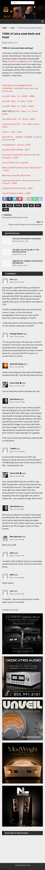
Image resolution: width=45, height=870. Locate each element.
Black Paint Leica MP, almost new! (16, 175)
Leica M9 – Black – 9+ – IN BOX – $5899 (18, 96)
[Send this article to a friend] (24, 199)
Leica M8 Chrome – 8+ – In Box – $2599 (18, 119)
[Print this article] (29, 199)
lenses (18, 205)
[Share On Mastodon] (39, 199)
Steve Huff (14, 383)
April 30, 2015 (18, 254)
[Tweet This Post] (9, 199)
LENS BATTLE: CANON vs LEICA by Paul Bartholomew (27, 262)
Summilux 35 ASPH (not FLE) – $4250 (17, 188)
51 (26, 265)
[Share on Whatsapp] (34, 199)
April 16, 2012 (8, 43)
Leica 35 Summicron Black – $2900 (16, 193)
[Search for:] (22, 2)
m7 (25, 205)
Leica (10, 205)
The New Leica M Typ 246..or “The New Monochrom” (26, 251)
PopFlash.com (14, 61)
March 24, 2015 (18, 265)
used (5, 209)
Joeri (12, 553)
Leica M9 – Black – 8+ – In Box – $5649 (17, 106)
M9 (31, 205)
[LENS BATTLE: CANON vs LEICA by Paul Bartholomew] (6, 263)
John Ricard (15, 399)
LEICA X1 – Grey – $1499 (12, 132)
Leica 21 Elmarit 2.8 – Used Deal (15, 162)
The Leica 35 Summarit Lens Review (27, 239)
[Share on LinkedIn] (14, 199)
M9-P (38, 205)
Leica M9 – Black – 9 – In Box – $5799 (17, 101)
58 (27, 241)
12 (17, 43)
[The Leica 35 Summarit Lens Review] (6, 241)
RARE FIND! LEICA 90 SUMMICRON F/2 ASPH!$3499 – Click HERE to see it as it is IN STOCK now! (20, 88)
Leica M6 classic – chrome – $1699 (16, 145)
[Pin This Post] (19, 199)
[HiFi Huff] (22, 18)
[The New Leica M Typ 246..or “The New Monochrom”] (6, 252)
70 (25, 254)
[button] (42, 21)
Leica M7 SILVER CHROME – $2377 (16, 149)
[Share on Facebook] (4, 199)
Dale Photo (28, 61)
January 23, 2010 (19, 241)
